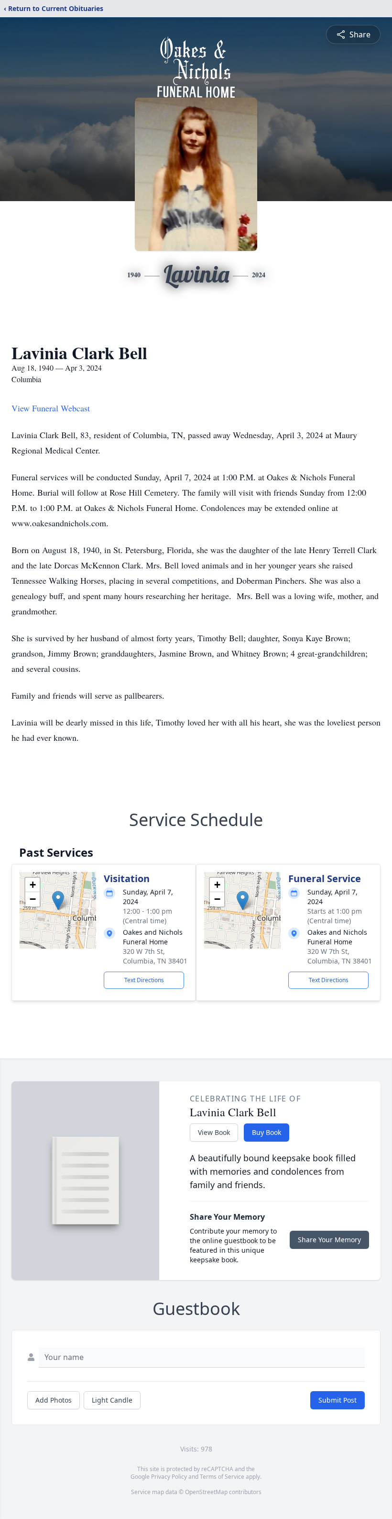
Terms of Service (222, 1477)
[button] (58, 900)
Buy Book (266, 1132)
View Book (214, 1132)
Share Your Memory (329, 1239)
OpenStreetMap (206, 1492)
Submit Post (337, 1400)
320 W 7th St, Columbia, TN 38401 (155, 956)
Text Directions (144, 980)
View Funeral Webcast (50, 408)
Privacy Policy (169, 1477)
